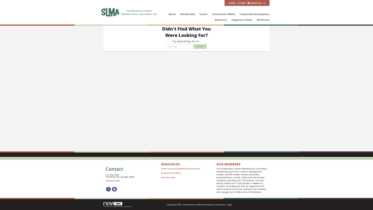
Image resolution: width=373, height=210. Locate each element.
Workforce (263, 19)
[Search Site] (264, 3)
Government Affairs (223, 14)
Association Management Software (117, 206)
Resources (221, 19)
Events (203, 14)
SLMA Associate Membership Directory (181, 168)
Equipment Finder (242, 19)
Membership (187, 14)
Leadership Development (255, 14)
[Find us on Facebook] (108, 189)
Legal (229, 204)
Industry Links (168, 177)
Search (200, 46)
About (172, 14)
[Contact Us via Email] (114, 189)
